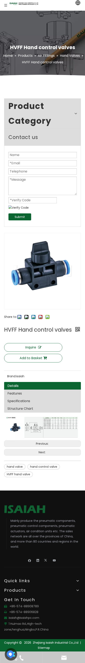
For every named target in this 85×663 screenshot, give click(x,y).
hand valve (15, 467)
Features (14, 393)
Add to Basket (31, 358)
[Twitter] (46, 560)
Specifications (18, 401)
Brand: (11, 376)
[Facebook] (29, 560)
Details (13, 385)
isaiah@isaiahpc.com (24, 618)
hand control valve (43, 467)
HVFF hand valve (18, 474)
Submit (20, 217)
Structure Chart (20, 408)
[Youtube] (54, 560)
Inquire (30, 347)
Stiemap (44, 648)
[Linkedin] (37, 560)
